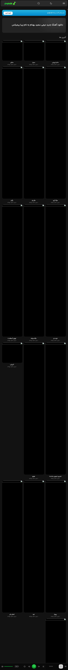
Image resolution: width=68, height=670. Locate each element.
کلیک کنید (8, 13)
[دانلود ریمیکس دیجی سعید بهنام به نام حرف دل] (56, 271)
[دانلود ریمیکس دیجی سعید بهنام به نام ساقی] (12, 50)
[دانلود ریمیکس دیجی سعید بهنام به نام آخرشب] (12, 353)
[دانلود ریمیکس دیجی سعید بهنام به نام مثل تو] (34, 133)
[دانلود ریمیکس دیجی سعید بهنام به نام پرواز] (56, 547)
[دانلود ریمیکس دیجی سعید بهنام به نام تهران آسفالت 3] (12, 271)
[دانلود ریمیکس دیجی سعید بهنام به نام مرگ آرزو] (56, 133)
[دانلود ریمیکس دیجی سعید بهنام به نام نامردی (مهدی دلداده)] (56, 409)
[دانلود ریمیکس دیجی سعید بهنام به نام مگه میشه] (34, 271)
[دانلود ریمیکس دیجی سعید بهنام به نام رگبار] (12, 133)
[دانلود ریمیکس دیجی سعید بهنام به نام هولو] (34, 409)
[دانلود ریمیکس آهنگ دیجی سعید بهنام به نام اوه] (34, 547)
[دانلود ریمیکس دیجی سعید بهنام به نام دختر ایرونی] (56, 50)
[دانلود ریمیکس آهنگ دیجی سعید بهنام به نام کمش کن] (12, 547)
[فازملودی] (10, 3)
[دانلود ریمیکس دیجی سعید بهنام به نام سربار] (34, 50)
